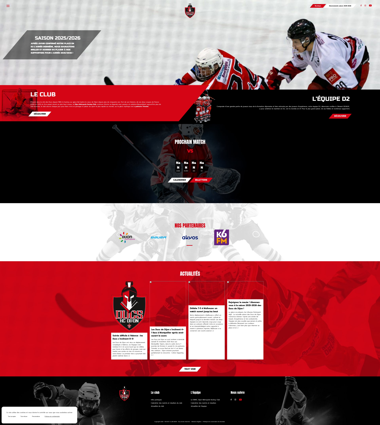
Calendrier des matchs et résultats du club (167, 403)
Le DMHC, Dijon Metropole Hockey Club (205, 400)
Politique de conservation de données (214, 422)
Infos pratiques (156, 400)
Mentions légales (196, 422)
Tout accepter (12, 416)
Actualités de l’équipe (199, 406)
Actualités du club (157, 406)
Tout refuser (23, 416)
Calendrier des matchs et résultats (204, 403)
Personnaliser (36, 416)
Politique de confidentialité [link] (52, 416)
